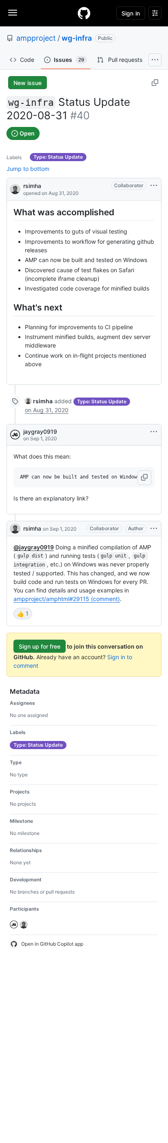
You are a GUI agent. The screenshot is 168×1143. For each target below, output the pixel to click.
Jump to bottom (28, 168)
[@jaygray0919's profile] (15, 434)
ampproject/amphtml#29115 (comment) (66, 598)
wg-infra (77, 38)
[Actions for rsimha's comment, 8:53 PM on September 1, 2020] (153, 528)
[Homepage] (84, 13)
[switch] (22, 613)
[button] (144, 477)
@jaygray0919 (33, 547)
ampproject (36, 38)
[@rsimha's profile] (15, 188)
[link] (39, 401)
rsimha (32, 185)
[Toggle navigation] (13, 13)
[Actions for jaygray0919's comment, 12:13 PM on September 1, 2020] (153, 431)
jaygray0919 (40, 431)
